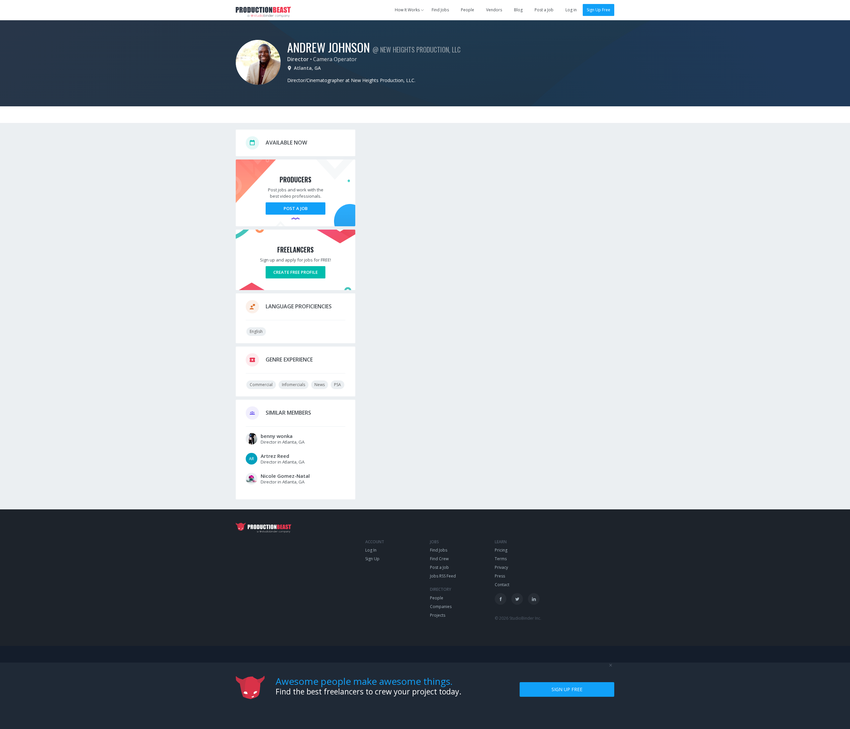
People (467, 10)
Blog (518, 10)
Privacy (501, 567)
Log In (371, 550)
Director (298, 59)
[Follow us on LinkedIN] (534, 599)
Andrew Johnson (328, 47)
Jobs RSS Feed (443, 576)
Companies (441, 606)
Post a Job (544, 10)
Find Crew (439, 559)
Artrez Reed (275, 456)
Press (500, 576)
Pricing (501, 550)
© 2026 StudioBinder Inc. (518, 618)
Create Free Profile (295, 272)
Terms (501, 559)
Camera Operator (335, 59)
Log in (571, 10)
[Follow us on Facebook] (500, 599)
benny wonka (277, 436)
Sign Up (372, 559)
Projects (437, 615)
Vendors (494, 10)
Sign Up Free (598, 10)
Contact (502, 584)
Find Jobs (440, 10)
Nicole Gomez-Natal (285, 475)
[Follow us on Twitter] (517, 599)
